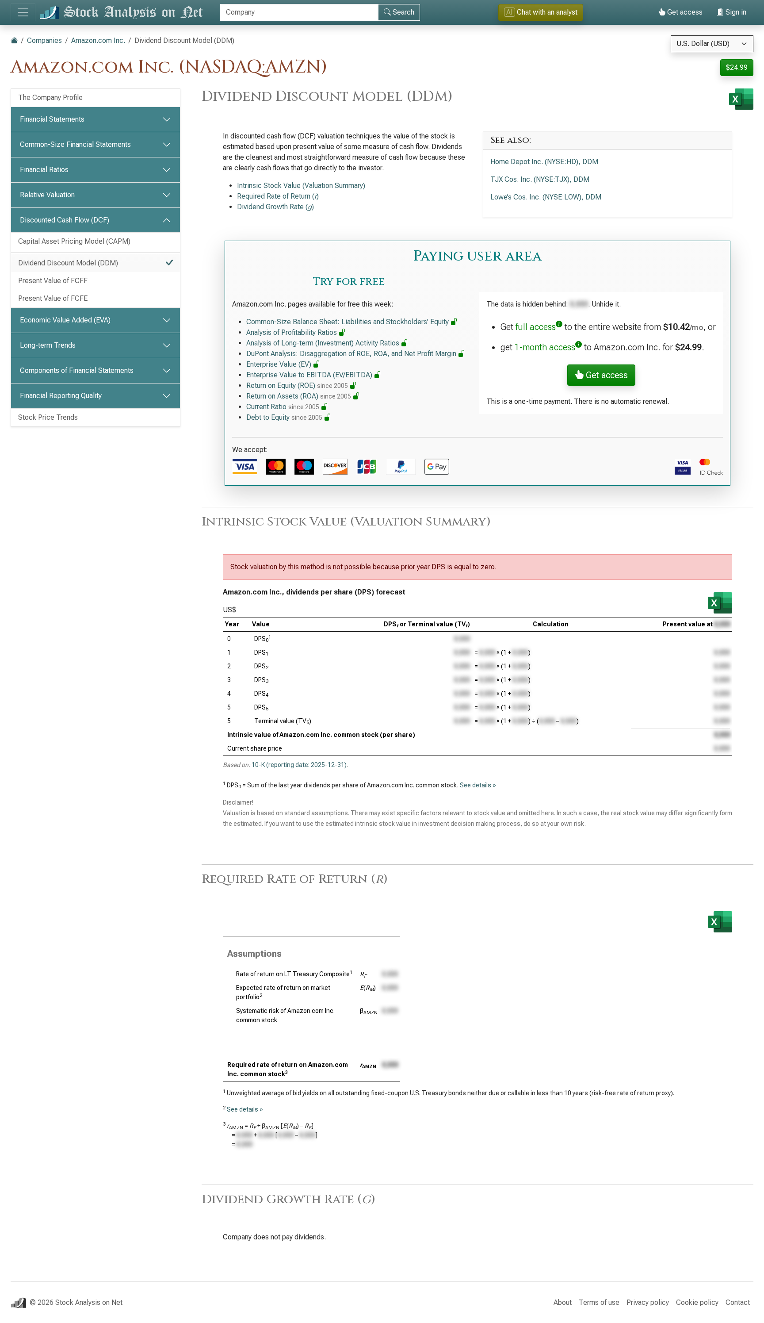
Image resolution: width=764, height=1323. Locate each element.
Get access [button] (606, 375)
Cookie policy (697, 1302)
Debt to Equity (284, 417)
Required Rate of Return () (278, 196)
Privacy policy (647, 1302)
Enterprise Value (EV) (279, 364)
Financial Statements (52, 119)
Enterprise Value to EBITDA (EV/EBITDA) (310, 375)
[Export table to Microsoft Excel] (720, 603)
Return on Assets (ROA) (298, 396)
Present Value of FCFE (53, 298)
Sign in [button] (735, 12)
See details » (478, 785)
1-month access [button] (545, 347)
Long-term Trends (48, 345)
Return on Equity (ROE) (297, 385)
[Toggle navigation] (23, 12)
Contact (738, 1302)
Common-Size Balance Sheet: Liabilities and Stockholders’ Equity (348, 322)
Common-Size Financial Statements (75, 144)
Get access (684, 12)
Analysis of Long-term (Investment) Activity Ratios (323, 343)
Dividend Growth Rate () (275, 207)
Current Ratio (282, 407)
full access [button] (536, 327)
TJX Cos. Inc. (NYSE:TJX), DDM (539, 179)
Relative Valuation (47, 195)
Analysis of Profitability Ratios (292, 332)
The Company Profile (50, 97)
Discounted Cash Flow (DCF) (64, 220)
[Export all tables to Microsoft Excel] (741, 99)
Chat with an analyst (541, 12)
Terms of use (599, 1302)
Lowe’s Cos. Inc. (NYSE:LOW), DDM (545, 197)
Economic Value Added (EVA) (65, 320)
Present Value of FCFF (53, 280)
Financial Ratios (44, 169)
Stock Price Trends (48, 417)
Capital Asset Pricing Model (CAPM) (74, 241)
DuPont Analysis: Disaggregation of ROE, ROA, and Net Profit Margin (352, 353)
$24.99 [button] (737, 67)
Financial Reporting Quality (61, 395)
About (563, 1302)
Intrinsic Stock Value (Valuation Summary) (301, 185)
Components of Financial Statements (77, 370)
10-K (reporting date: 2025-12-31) (299, 764)
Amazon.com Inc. (98, 40)
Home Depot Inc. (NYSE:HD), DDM (544, 161)
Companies (44, 40)
